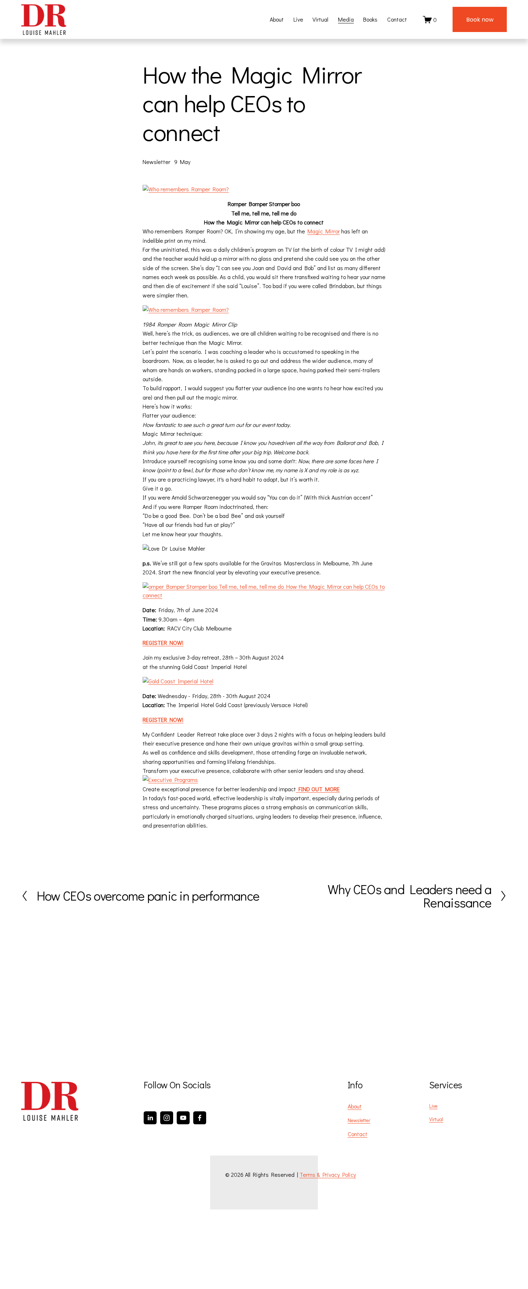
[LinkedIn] (150, 1117)
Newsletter (156, 161)
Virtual (320, 19)
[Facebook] (199, 1117)
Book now (480, 19)
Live (298, 19)
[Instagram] (166, 1117)
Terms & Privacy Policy (328, 1174)
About (277, 19)
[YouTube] (183, 1117)
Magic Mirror (323, 231)
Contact (397, 19)
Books (370, 19)
